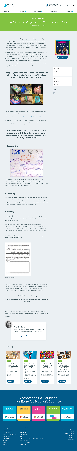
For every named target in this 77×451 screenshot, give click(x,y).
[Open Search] (73, 5)
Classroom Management (38, 18)
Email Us (71, 437)
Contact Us (23, 432)
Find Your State (24, 440)
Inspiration (22, 11)
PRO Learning (6, 432)
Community (37, 11)
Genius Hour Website (20, 117)
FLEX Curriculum (7, 430)
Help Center (71, 439)
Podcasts (5, 444)
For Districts (53, 11)
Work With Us (23, 434)
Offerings (6, 11)
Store (21, 436)
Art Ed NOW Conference (9, 434)
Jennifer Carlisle (35, 25)
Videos (5, 442)
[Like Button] (54, 93)
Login (68, 5)
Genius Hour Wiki (36, 117)
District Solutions (7, 436)
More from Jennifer (20, 336)
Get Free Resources (62, 57)
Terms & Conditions (25, 442)
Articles (5, 440)
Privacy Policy (23, 444)
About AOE (23, 430)
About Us (69, 11)
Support (62, 5)
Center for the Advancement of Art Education (32, 438)
